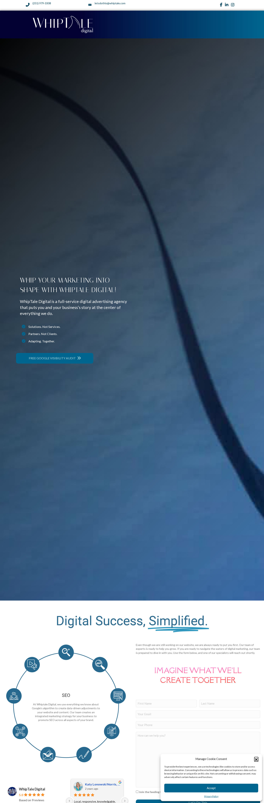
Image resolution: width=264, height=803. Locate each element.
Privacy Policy (211, 796)
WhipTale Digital (32, 789)
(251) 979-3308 (41, 3)
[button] (256, 759)
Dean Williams (95, 784)
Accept (211, 788)
